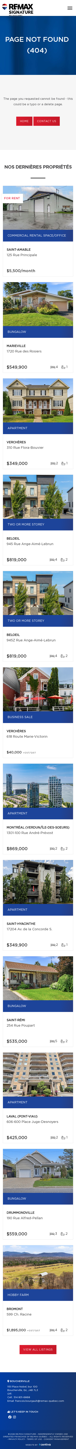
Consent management (56, 1439)
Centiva (45, 1444)
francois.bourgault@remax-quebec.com (39, 1401)
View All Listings (38, 1349)
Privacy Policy (16, 1439)
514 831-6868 (22, 1397)
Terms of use (34, 1439)
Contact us (46, 121)
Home (24, 121)
